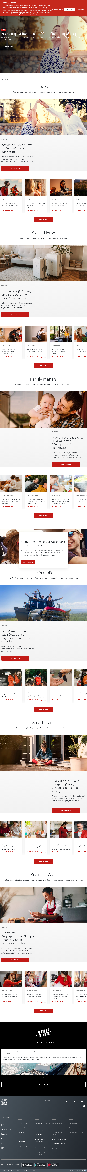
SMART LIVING (6, 841)
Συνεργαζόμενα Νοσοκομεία (40, 1140)
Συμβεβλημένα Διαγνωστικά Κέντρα (42, 1147)
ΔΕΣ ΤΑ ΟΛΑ (43, 219)
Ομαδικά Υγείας (23, 1128)
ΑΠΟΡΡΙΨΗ (81, 9)
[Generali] (4, 1103)
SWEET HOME (6, 345)
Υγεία (5, 1125)
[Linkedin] (84, 1106)
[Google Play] (40, 1165)
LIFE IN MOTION (7, 689)
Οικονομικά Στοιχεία (59, 1139)
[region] (43, 8)
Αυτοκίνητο (7, 1129)
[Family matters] (11, 491)
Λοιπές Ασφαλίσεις (24, 1146)
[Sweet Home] (11, 341)
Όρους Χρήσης (33, 14)
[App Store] (27, 1165)
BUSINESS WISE (7, 991)
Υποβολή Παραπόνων (76, 1132)
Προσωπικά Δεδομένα (23, 1170)
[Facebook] (74, 1101)
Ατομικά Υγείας (23, 1123)
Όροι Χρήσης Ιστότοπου (7, 1170)
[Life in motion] (11, 685)
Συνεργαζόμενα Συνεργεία (40, 1153)
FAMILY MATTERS (7, 495)
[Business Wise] (11, 987)
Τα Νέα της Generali (59, 1143)
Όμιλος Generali (57, 1123)
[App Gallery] (53, 1165)
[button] (41, 357)
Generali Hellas (57, 1128)
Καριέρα (55, 1148)
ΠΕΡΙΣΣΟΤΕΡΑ (15, 168)
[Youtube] (82, 1101)
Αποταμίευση (7, 1139)
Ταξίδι (5, 1143)
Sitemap (34, 1170)
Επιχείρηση (7, 1148)
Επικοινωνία (73, 1123)
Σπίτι (5, 1134)
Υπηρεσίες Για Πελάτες (43, 1123)
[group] (43, 1062)
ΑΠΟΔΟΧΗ (69, 9)
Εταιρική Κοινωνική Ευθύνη (58, 1133)
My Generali (39, 1134)
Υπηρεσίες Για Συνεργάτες (40, 1129)
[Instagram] (67, 1101)
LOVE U (4, 199)
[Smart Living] (11, 837)
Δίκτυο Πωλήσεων (75, 1128)
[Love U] (11, 195)
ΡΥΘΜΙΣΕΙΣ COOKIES (57, 9)
